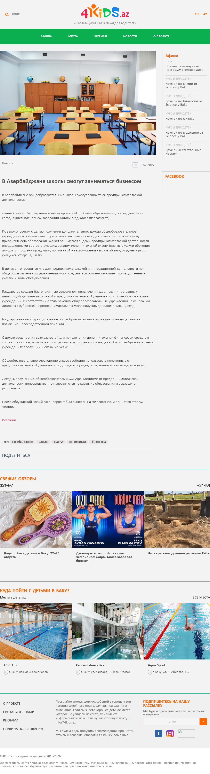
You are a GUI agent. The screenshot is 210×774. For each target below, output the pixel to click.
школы (43, 442)
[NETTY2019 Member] (186, 733)
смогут (58, 442)
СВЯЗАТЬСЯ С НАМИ (18, 712)
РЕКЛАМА (10, 720)
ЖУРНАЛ (100, 36)
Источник (9, 420)
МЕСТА (73, 36)
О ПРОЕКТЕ (161, 36)
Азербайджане (22, 442)
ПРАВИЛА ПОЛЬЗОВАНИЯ (23, 729)
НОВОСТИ (130, 36)
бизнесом (98, 442)
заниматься (77, 442)
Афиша (46, 36)
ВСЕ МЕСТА (201, 598)
